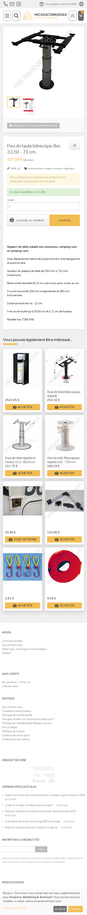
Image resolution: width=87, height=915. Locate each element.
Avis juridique (9, 727)
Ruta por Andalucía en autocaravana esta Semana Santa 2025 (40, 811)
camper (48, 168)
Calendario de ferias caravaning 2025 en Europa (32, 821)
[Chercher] (16, 16)
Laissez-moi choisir (15, 908)
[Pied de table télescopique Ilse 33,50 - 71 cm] (13, 102)
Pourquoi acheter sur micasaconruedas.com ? (28, 719)
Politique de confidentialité (17, 715)
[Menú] (7, 16)
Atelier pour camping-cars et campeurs (24, 649)
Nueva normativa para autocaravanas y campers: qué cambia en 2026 (45, 795)
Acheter (65, 220)
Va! (41, 849)
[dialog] (43, 902)
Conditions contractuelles (16, 711)
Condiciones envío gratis (16, 735)
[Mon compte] (72, 16)
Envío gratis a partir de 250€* (61, 4)
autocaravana (35, 168)
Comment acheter (12, 641)
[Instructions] (28, 106)
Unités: (11, 200)
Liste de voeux (10, 686)
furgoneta (69, 168)
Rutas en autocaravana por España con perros (31, 827)
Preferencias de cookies (16, 739)
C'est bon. (75, 909)
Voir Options (25, 539)
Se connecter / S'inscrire (16, 682)
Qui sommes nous (12, 645)
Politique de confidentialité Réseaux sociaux (27, 723)
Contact (6, 653)
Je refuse (60, 909)
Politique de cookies (13, 731)
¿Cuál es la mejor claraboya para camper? (29, 805)
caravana (57, 168)
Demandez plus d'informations (34, 125)
